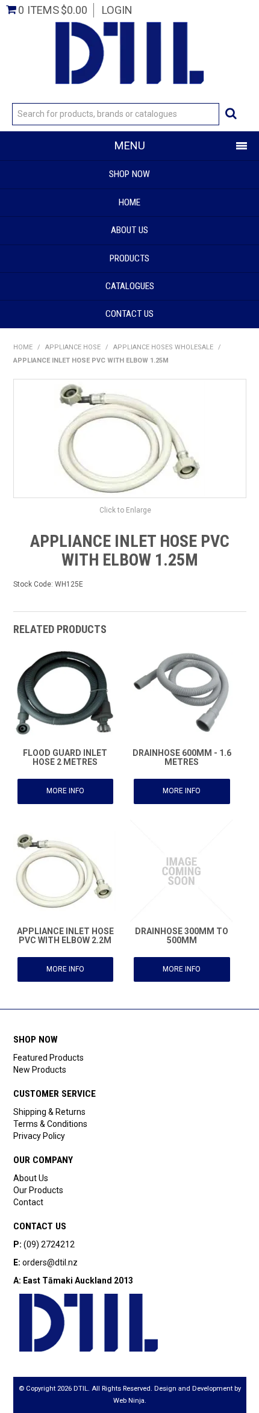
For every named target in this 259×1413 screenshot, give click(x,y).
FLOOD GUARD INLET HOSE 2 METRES (65, 757)
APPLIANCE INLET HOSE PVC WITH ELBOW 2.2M (65, 935)
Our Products (38, 1190)
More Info (65, 791)
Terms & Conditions (50, 1124)
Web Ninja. (129, 1401)
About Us (129, 230)
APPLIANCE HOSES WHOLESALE (163, 347)
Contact (28, 1202)
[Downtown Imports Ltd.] (129, 52)
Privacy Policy (39, 1136)
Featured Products (48, 1057)
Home (129, 202)
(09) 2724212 (49, 1244)
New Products (39, 1070)
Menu (129, 145)
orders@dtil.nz (50, 1262)
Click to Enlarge (125, 510)
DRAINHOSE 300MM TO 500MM (181, 935)
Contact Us (129, 313)
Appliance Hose (73, 347)
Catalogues (129, 286)
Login (117, 10)
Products (129, 258)
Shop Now (129, 174)
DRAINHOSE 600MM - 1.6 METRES (182, 757)
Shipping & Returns (49, 1112)
